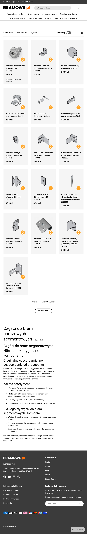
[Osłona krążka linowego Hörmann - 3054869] (71, 52)
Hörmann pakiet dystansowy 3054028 (42, 115)
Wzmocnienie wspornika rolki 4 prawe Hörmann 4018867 (71, 155)
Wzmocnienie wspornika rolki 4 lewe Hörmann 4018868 (43, 155)
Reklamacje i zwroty (11, 490)
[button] (82, 8)
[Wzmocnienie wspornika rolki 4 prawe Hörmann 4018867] (71, 139)
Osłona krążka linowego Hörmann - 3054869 (71, 67)
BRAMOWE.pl (12, 526)
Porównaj (61, 33)
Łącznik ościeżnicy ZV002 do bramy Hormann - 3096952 (13, 285)
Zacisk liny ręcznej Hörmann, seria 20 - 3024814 (41, 197)
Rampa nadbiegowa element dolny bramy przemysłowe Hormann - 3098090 (71, 198)
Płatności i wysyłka (10, 495)
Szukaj (47, 475)
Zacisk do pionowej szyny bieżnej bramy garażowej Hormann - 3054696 (69, 242)
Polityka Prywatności (11, 499)
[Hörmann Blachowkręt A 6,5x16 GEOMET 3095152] (16, 52)
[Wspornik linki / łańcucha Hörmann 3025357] (16, 181)
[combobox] (52, 8)
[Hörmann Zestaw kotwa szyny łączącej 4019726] (16, 100)
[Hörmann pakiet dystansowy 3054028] (44, 100)
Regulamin (7, 503)
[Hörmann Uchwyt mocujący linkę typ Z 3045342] (16, 139)
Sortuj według (9, 33)
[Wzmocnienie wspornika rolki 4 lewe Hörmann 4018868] (44, 139)
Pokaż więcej (43, 311)
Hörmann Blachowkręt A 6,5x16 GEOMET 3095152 (15, 68)
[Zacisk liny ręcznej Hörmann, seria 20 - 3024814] (44, 181)
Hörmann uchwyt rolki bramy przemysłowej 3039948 (42, 241)
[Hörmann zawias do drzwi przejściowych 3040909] (16, 225)
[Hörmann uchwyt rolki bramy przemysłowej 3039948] (44, 225)
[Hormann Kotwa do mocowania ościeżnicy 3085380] (44, 52)
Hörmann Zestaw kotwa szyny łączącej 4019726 (15, 115)
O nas (47, 466)
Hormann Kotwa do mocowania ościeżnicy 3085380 (43, 68)
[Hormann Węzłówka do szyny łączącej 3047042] (71, 100)
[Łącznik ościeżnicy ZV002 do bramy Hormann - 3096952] (16, 269)
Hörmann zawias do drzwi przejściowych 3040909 (14, 241)
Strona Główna (50, 479)
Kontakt (48, 462)
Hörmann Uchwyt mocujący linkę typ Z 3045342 (14, 155)
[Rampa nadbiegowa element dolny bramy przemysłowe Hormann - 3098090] (71, 181)
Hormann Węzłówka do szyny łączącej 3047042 (70, 115)
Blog (47, 470)
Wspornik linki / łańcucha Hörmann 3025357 (13, 197)
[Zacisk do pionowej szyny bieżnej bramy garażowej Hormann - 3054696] (71, 225)
